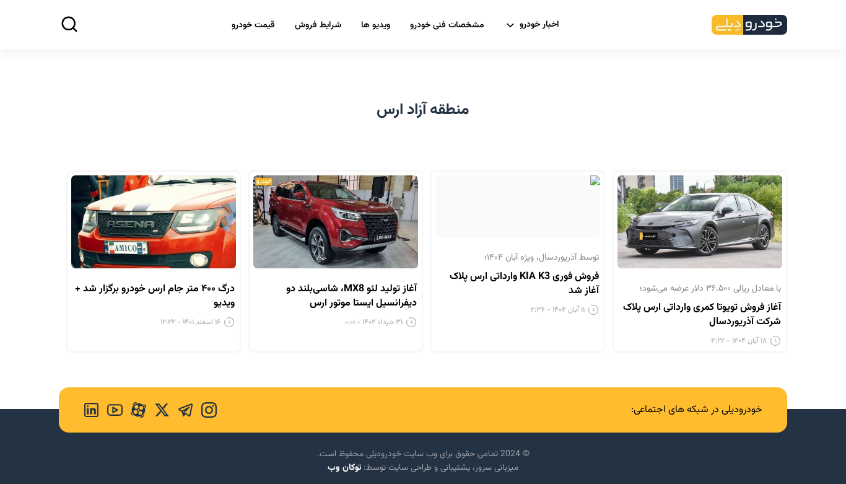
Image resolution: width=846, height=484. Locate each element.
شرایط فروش (318, 25)
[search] (69, 24)
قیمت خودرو (253, 25)
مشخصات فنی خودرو (447, 25)
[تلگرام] (181, 410)
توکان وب (344, 468)
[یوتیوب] (111, 410)
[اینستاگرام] (205, 410)
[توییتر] (158, 410)
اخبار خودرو (539, 25)
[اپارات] (134, 410)
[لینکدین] (91, 410)
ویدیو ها (375, 25)
